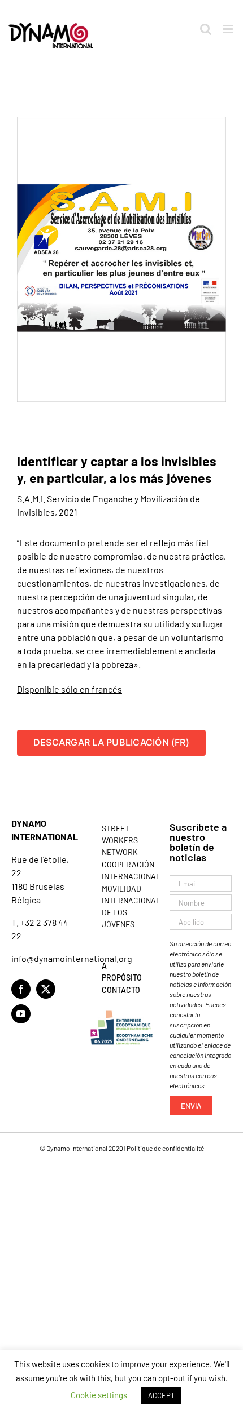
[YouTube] (21, 1013)
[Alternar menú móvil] (229, 29)
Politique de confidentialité (165, 1148)
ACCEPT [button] (161, 1395)
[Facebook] (21, 989)
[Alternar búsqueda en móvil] (205, 29)
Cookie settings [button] (99, 1395)
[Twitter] (45, 989)
